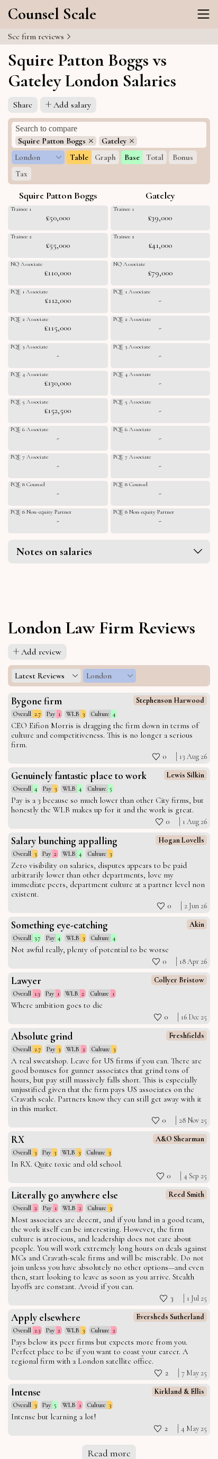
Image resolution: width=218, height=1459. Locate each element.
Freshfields (186, 1035)
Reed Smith (186, 1194)
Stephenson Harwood (170, 700)
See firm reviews (37, 36)
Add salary (72, 105)
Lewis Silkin (185, 775)
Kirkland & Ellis (179, 1391)
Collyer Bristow (179, 979)
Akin (196, 924)
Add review (41, 652)
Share (22, 105)
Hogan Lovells (181, 840)
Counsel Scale (52, 14)
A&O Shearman (180, 1138)
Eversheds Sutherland (170, 1316)
